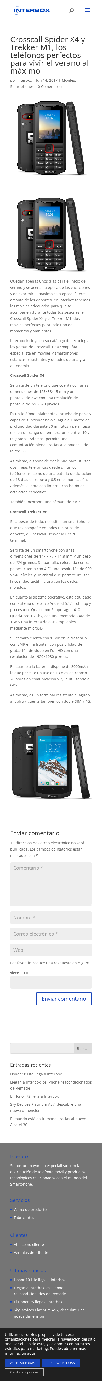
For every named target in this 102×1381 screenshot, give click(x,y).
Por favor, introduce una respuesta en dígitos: (50, 962)
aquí (31, 1353)
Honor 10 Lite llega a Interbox (36, 1074)
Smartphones (22, 86)
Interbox (24, 80)
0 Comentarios (50, 86)
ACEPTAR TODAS (22, 1363)
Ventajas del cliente (31, 1252)
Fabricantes (24, 1217)
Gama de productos (31, 1209)
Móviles (68, 80)
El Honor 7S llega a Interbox (34, 1096)
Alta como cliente (29, 1244)
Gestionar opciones (24, 1372)
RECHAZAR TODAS (61, 1363)
